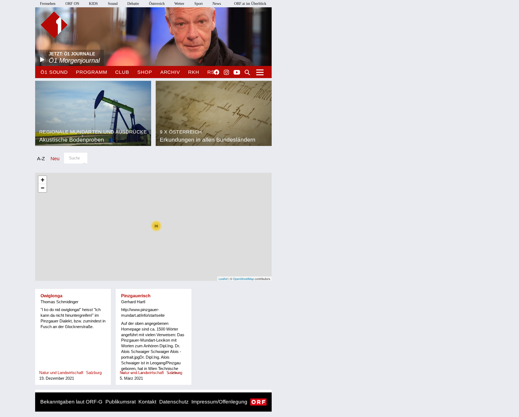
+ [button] (42, 179)
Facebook (216, 72)
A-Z (41, 158)
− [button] (42, 188)
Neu (55, 158)
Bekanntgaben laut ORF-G (71, 402)
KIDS (93, 4)
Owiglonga (51, 295)
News (216, 4)
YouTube (237, 72)
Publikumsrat (120, 402)
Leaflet (223, 278)
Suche (247, 72)
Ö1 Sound (54, 72)
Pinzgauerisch (136, 295)
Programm (91, 72)
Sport (198, 4)
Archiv (170, 72)
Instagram (226, 72)
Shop (144, 72)
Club (122, 72)
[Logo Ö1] (54, 24)
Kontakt (147, 402)
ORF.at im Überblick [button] (250, 4)
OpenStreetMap (243, 278)
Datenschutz (174, 402)
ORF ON (72, 4)
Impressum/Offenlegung (219, 402)
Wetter (179, 4)
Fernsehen (47, 4)
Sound (113, 4)
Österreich (157, 4)
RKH (193, 72)
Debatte (133, 4)
